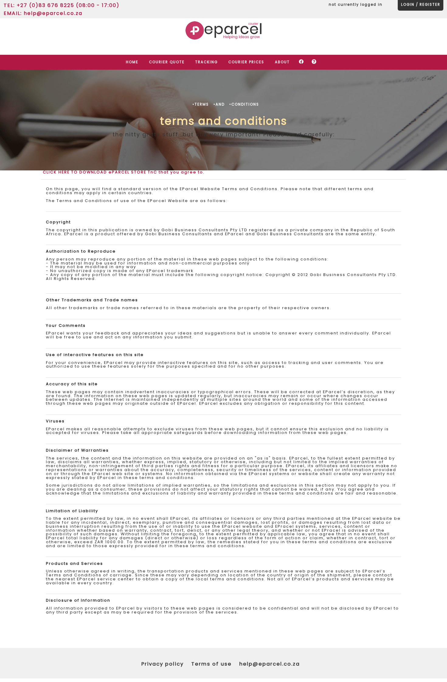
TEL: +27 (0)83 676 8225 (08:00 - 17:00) (62, 5)
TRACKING (206, 62)
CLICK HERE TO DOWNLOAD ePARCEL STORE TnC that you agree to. (124, 172)
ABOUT (282, 62)
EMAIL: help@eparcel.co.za (43, 13)
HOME (132, 62)
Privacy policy (162, 663)
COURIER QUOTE (167, 62)
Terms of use (211, 663)
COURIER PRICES (246, 62)
